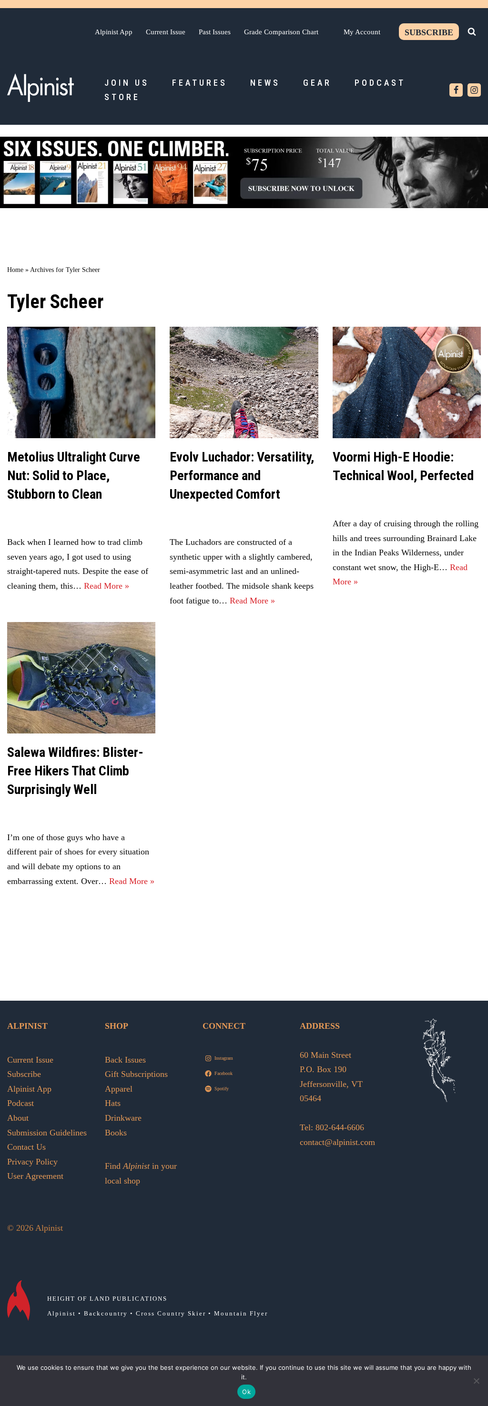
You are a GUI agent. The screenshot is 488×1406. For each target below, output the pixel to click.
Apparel (118, 1089)
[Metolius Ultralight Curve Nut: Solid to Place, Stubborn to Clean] (81, 382)
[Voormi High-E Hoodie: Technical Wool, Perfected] (407, 382)
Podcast (380, 83)
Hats (113, 1103)
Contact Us (26, 1147)
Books (116, 1132)
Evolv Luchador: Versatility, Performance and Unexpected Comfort (242, 475)
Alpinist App (113, 32)
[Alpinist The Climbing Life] (40, 87)
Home (15, 269)
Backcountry (106, 1313)
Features (199, 83)
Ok (246, 1392)
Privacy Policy (32, 1161)
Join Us (126, 83)
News (265, 83)
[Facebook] (456, 90)
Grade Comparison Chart (281, 32)
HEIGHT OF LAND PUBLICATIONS (107, 1298)
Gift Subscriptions (136, 1074)
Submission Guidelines (47, 1132)
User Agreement (35, 1176)
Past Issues (215, 32)
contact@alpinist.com (337, 1142)
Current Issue (165, 32)
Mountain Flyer (241, 1313)
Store (122, 97)
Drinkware (123, 1118)
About (18, 1118)
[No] (476, 1381)
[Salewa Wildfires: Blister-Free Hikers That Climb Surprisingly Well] (81, 677)
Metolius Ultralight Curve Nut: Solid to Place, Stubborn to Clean (73, 475)
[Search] (472, 31)
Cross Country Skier (171, 1313)
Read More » (106, 586)
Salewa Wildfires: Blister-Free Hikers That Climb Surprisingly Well (75, 770)
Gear (317, 83)
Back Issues (125, 1060)
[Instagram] (474, 90)
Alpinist (61, 1313)
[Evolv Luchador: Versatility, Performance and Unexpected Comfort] (244, 382)
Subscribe (429, 32)
